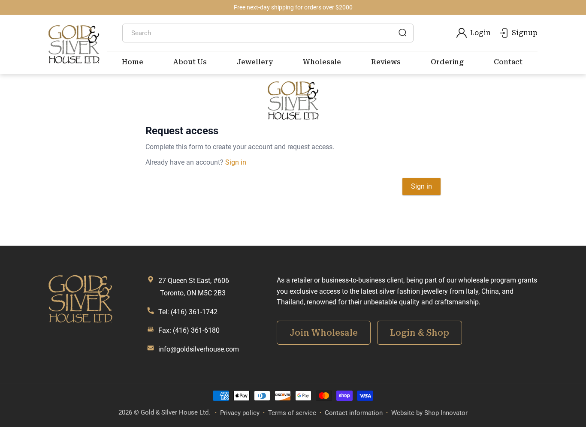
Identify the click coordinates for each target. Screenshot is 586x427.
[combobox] (268, 33)
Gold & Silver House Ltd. (175, 412)
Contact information (354, 413)
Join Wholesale (324, 333)
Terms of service (292, 413)
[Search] (402, 32)
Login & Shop (419, 333)
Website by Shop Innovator (429, 413)
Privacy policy (240, 413)
